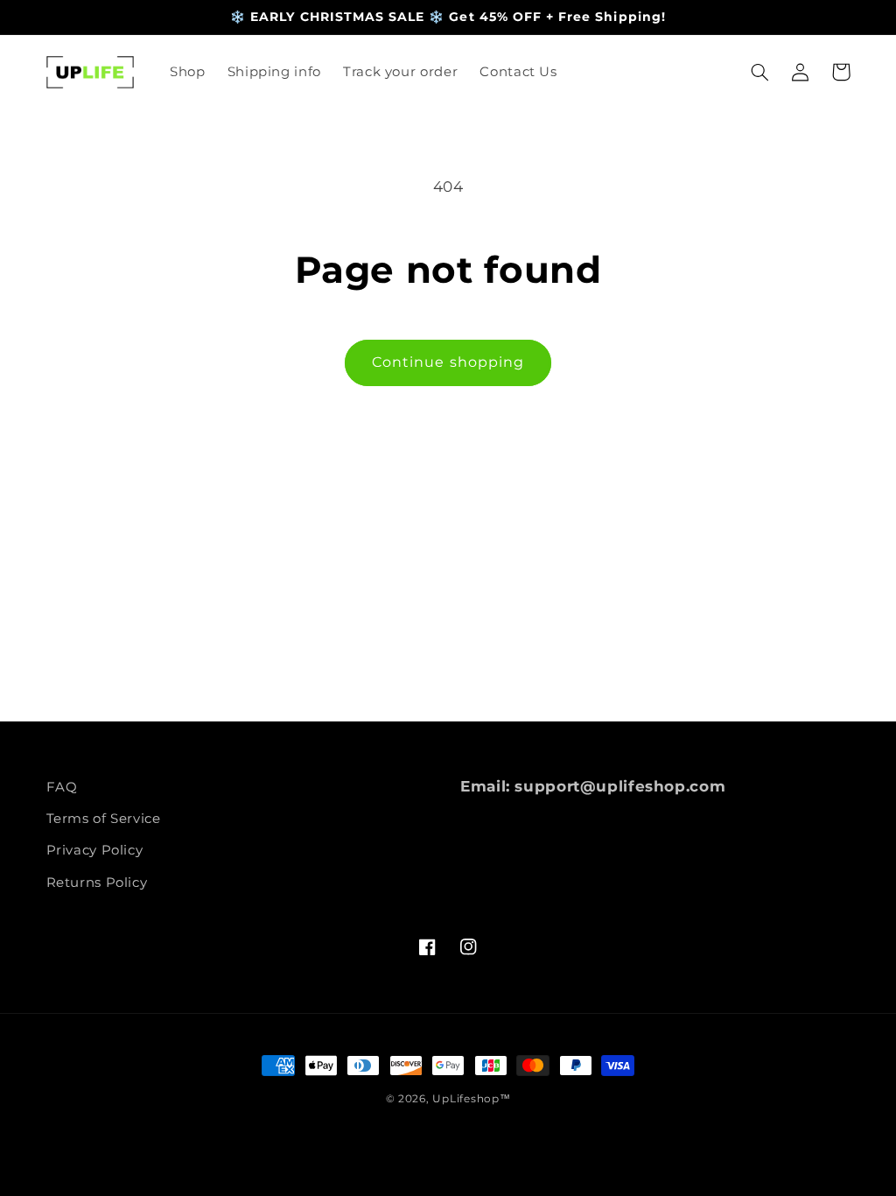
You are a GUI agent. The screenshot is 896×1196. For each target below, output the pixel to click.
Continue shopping (448, 362)
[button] (760, 72)
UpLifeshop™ (471, 1099)
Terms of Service (103, 819)
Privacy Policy (95, 850)
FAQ (62, 787)
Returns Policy (97, 882)
